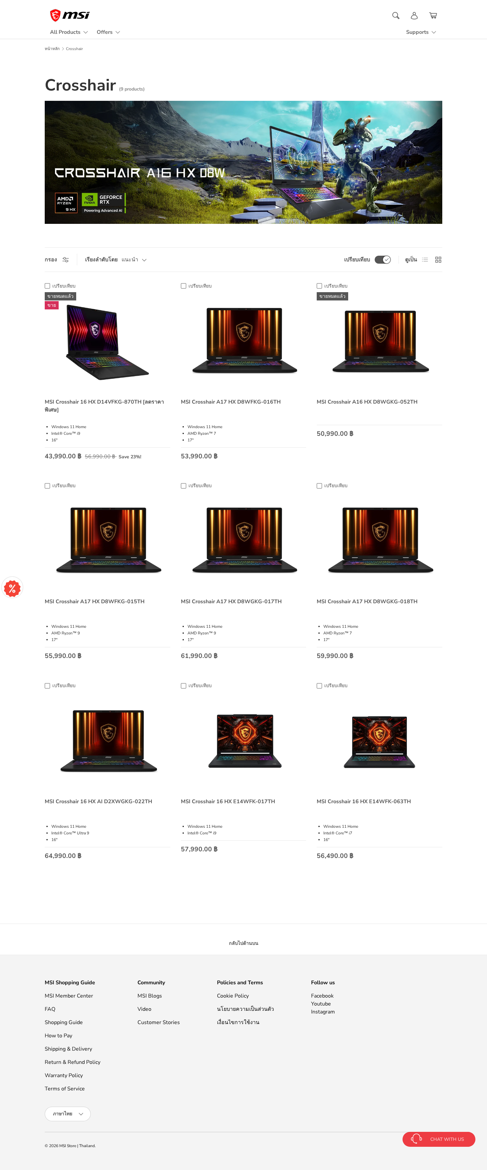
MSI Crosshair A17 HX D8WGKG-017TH (231, 601)
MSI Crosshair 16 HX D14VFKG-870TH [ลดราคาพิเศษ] (104, 406)
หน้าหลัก (52, 49)
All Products (65, 32)
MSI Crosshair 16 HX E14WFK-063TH (364, 801)
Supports (417, 32)
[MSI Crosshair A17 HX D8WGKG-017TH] (243, 542)
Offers (105, 32)
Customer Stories (158, 1022)
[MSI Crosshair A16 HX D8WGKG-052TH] (379, 342)
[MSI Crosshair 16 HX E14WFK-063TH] (379, 742)
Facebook (322, 996)
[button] (433, 15)
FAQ (50, 1009)
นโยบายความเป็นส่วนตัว (245, 1009)
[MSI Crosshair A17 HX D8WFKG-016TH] (243, 342)
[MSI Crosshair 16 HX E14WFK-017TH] (243, 742)
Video (144, 1009)
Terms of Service (65, 1088)
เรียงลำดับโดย (101, 259)
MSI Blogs (149, 996)
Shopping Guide (64, 1022)
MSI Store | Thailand (77, 1145)
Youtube (321, 1003)
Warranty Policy (64, 1075)
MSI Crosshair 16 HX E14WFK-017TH (228, 801)
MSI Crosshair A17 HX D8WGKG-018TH (367, 601)
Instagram (323, 1011)
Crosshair (74, 49)
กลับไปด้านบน (243, 943)
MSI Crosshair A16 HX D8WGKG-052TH (367, 402)
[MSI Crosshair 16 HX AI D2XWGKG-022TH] (107, 742)
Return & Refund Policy (72, 1062)
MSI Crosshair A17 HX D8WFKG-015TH (94, 601)
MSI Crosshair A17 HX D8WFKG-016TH (231, 402)
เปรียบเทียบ (357, 259)
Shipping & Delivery (68, 1049)
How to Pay (58, 1035)
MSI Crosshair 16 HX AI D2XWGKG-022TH (98, 801)
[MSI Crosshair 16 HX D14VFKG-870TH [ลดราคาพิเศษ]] (107, 342)
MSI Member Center (69, 996)
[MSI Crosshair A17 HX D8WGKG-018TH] (379, 542)
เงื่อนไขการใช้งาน (238, 1022)
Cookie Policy (233, 996)
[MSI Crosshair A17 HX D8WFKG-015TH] (107, 542)
